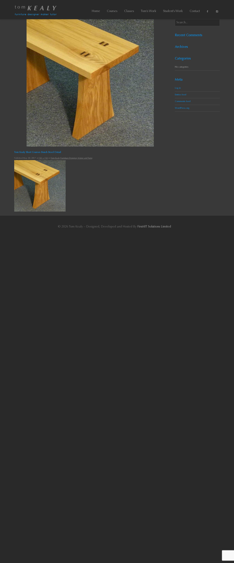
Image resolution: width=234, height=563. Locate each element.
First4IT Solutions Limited (154, 226)
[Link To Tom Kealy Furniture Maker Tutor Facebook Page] (208, 12)
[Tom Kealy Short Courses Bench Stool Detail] (90, 83)
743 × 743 (43, 158)
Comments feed (182, 101)
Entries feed (180, 95)
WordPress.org (182, 108)
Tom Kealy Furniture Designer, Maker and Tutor (71, 158)
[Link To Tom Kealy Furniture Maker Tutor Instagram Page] (217, 12)
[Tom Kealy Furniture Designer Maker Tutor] (35, 9)
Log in (178, 88)
